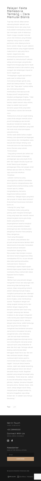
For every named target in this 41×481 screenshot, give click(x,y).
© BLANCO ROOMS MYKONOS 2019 (18, 471)
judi (14, 407)
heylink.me (19, 342)
